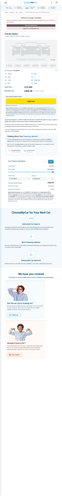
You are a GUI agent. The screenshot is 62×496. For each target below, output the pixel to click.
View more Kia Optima (31, 25)
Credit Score (11, 175)
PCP (45, 161)
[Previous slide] (6, 65)
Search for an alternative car (31, 28)
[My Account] (52, 3)
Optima (21, 12)
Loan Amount (11, 166)
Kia (16, 12)
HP (51, 161)
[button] (9, 65)
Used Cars (11, 12)
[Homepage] (30, 3)
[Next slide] (55, 65)
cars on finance (35, 229)
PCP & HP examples (39, 91)
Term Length (11, 169)
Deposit (34, 175)
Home (6, 12)
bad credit (20, 144)
